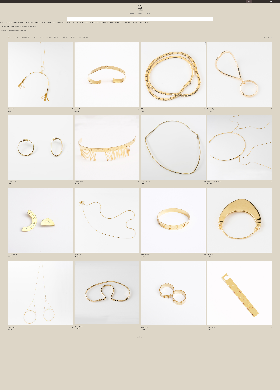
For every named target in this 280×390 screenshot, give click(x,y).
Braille (73, 37)
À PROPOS (139, 14)
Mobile (16, 37)
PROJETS (132, 14)
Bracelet (48, 37)
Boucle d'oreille (25, 37)
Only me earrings (13, 254)
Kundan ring (210, 109)
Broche (35, 37)
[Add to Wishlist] (72, 109)
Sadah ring (210, 254)
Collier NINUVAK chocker (214, 182)
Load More (140, 337)
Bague (56, 37)
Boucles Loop (12, 182)
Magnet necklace (145, 182)
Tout (9, 37)
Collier (42, 37)
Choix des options (78, 111)
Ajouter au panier (11, 111)
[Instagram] (268, 1)
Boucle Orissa (78, 254)
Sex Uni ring (144, 327)
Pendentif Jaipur (12, 109)
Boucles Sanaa (12, 327)
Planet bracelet (145, 254)
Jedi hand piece (79, 109)
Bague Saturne (79, 326)
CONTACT (147, 14)
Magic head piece (79, 182)
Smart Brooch (211, 327)
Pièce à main (65, 37)
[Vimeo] (271, 1)
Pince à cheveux (83, 37)
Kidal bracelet (145, 109)
